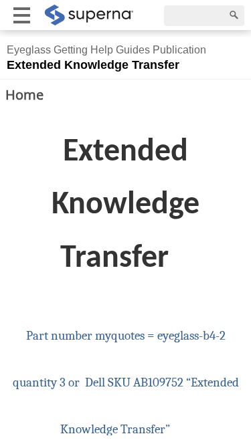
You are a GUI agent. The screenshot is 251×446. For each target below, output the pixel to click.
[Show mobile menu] (22, 15)
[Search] (234, 15)
